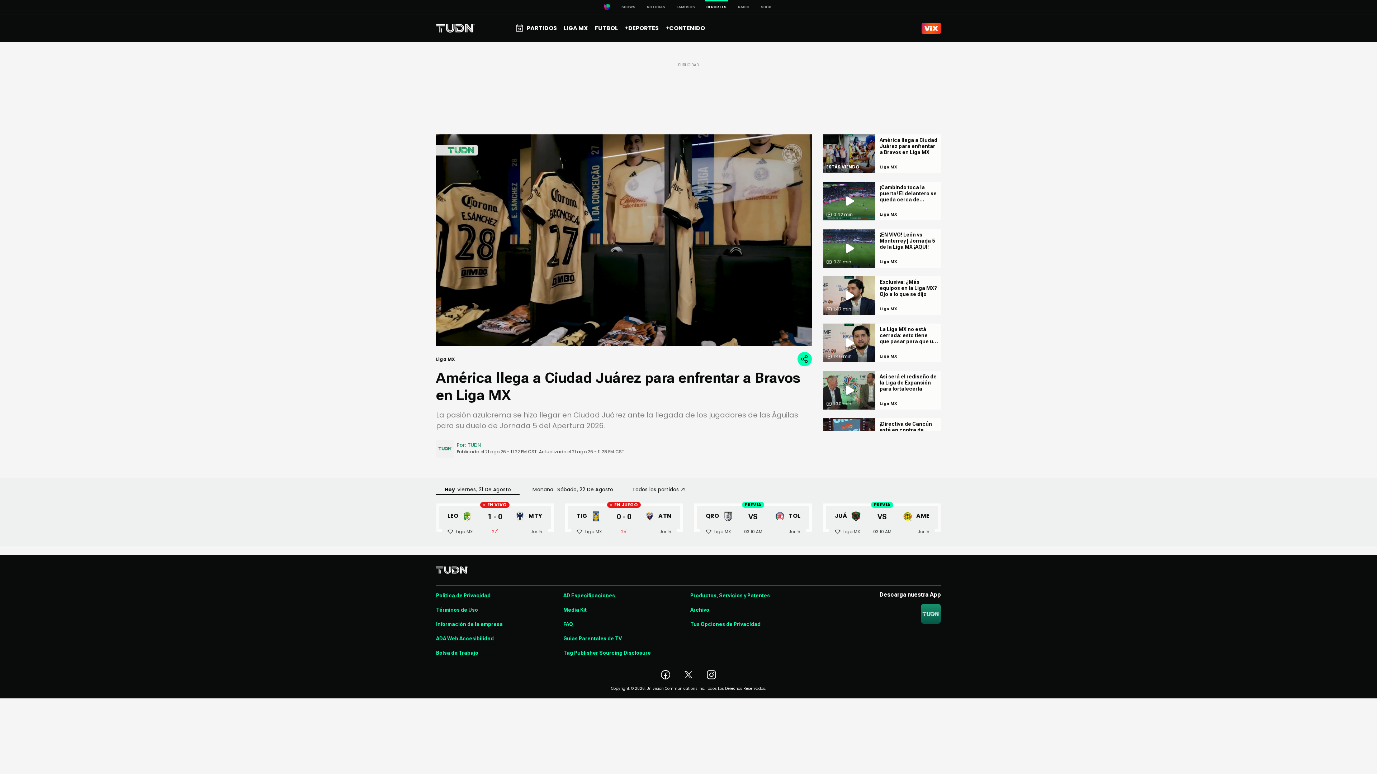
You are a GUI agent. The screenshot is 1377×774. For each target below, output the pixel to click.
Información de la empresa (469, 624)
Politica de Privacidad (463, 595)
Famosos (686, 7)
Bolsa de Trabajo (457, 653)
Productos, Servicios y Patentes (730, 595)
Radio (743, 7)
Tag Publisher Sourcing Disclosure (607, 653)
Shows (628, 7)
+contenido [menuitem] (685, 28)
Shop (766, 7)
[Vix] (931, 28)
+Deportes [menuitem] (642, 28)
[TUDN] (455, 28)
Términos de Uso (457, 610)
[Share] (805, 359)
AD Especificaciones (589, 595)
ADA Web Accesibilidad (465, 638)
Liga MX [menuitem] (576, 28)
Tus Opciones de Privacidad (725, 624)
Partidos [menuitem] (542, 28)
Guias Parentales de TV (592, 638)
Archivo (699, 610)
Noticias (656, 7)
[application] (624, 240)
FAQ (568, 624)
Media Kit (575, 610)
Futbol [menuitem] (606, 28)
